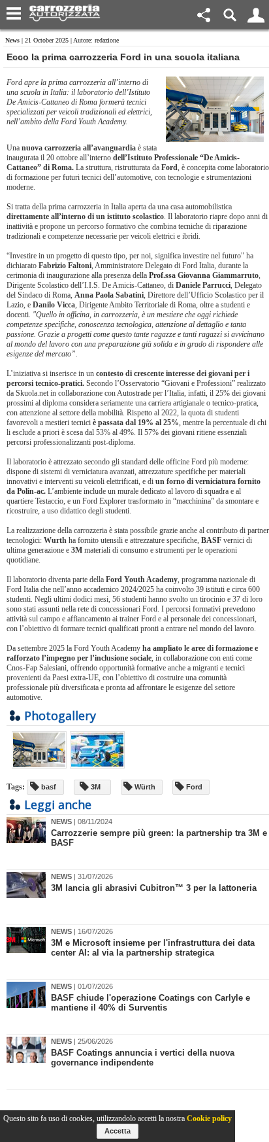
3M (95, 787)
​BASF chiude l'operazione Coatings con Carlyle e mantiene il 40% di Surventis (150, 1002)
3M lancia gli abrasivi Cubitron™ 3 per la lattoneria (154, 888)
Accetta (117, 1131)
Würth (144, 787)
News (12, 40)
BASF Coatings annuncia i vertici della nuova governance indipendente (142, 1057)
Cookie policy (209, 1118)
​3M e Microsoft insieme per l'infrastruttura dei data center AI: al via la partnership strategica (153, 948)
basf (47, 787)
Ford (193, 787)
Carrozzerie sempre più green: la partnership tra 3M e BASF (159, 838)
